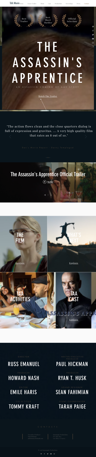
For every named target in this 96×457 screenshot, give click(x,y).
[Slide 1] (46, 157)
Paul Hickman (32, 436)
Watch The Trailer (47, 96)
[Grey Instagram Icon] (93, 43)
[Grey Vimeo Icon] (93, 26)
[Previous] (10, 137)
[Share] (46, 195)
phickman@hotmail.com (35, 438)
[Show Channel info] (50, 195)
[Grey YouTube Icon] (93, 39)
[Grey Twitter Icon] (93, 35)
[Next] (86, 137)
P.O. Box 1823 (57, 436)
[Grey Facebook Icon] (93, 30)
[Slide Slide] (49, 157)
